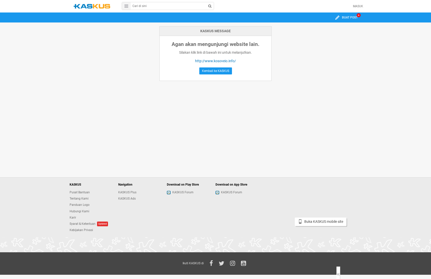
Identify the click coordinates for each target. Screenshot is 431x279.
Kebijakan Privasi (81, 230)
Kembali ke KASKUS (215, 71)
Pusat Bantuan (80, 192)
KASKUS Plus (127, 192)
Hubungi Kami (79, 211)
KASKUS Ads (127, 198)
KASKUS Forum (183, 192)
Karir (73, 217)
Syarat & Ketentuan (83, 224)
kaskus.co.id (91, 6)
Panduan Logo (80, 205)
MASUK (358, 6)
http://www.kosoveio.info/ (215, 61)
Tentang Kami (79, 198)
